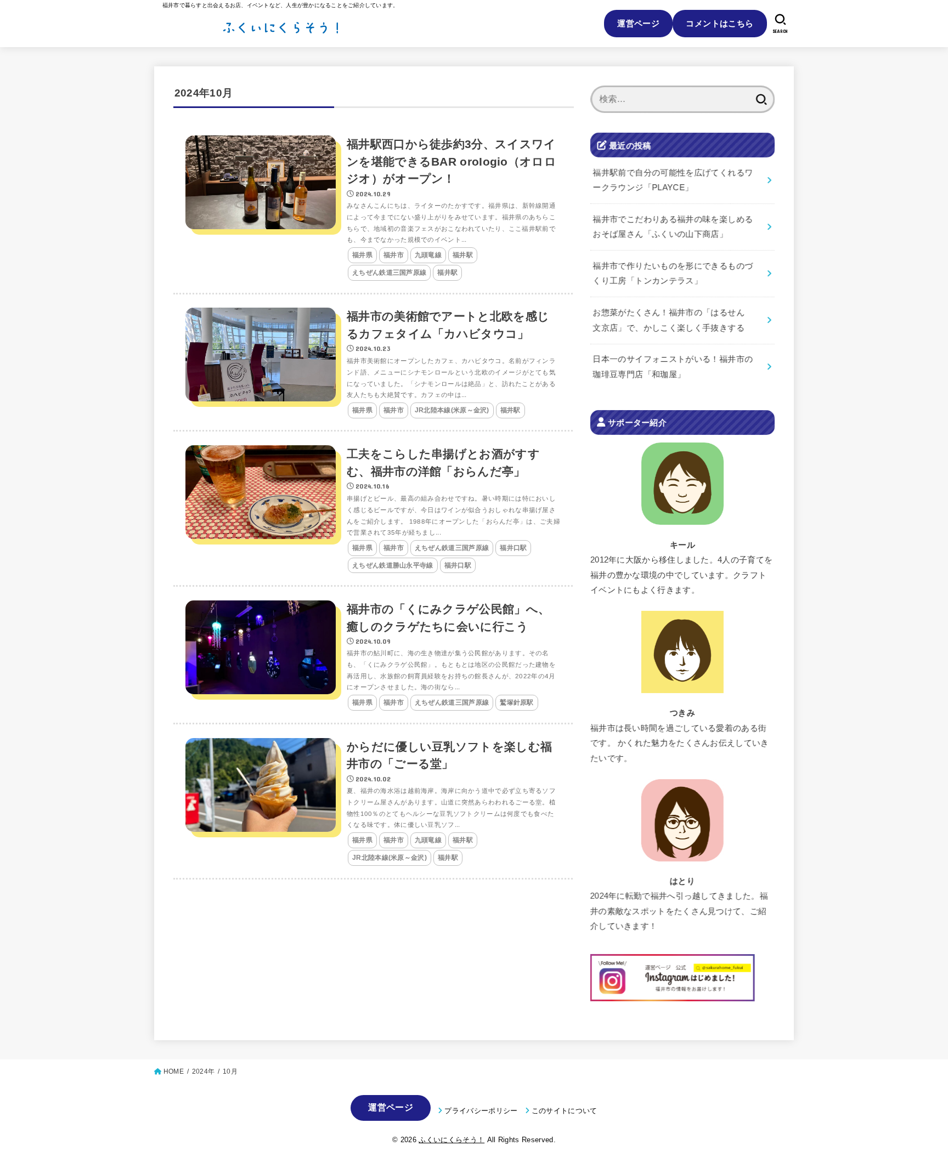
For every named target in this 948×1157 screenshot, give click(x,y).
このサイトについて (564, 1111)
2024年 (203, 1071)
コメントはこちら (719, 23)
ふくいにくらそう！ (451, 1140)
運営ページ (638, 23)
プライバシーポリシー (480, 1111)
